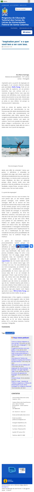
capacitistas (6, 261)
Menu (28, 32)
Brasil (5, 1)
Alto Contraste (14, 5)
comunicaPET (10, 333)
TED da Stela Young (19, 291)
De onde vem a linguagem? (19, 345)
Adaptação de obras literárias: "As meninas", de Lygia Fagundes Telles (21, 369)
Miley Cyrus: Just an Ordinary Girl (21, 365)
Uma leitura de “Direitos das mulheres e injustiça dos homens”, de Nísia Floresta (21, 359)
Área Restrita (14, 28)
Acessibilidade (5, 5)
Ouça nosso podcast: (21, 338)
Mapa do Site (23, 5)
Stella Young (16, 87)
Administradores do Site (25, 28)
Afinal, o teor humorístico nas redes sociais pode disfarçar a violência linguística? (20, 353)
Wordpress (5, 487)
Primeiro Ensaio (16, 378)
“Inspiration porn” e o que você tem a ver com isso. (15, 43)
